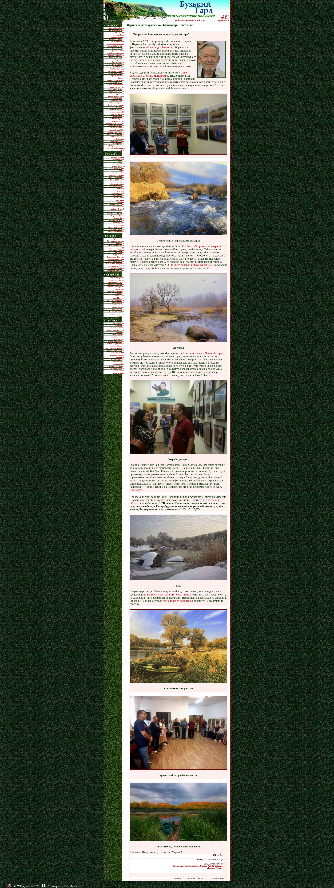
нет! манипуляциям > (117, 73)
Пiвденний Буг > (119, 116)
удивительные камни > (116, 80)
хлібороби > (120, 243)
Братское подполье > (116, 261)
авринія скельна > (118, 157)
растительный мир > (117, 30)
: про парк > (223, 21)
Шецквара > (120, 293)
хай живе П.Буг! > (118, 67)
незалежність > (119, 339)
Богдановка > (120, 252)
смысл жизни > (119, 323)
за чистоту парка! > (117, 101)
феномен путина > (118, 328)
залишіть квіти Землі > (116, 214)
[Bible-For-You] (43, 886)
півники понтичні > (117, 184)
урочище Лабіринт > (117, 39)
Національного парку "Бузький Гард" (200, 353)
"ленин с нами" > (118, 335)
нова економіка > (118, 353)
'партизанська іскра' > (116, 259)
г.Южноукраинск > (118, 137)
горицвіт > (121, 171)
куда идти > (120, 357)
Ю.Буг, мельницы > (117, 62)
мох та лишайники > (117, 177)
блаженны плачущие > (116, 246)
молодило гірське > (117, 175)
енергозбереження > (117, 141)
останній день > (119, 362)
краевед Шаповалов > (116, 132)
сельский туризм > (117, 278)
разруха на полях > (117, 355)
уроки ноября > (119, 364)
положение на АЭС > (117, 112)
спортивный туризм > (116, 287)
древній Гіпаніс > (118, 51)
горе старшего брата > (116, 330)
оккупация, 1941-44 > (117, 250)
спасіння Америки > (117, 346)
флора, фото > (119, 218)
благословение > (118, 302)
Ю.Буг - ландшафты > (116, 55)
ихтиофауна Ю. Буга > (116, 227)
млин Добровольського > (114, 146)
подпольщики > (119, 255)
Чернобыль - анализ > (116, 105)
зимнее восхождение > (116, 284)
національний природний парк (194, 20)
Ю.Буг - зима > (119, 60)
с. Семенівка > (119, 139)
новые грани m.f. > (117, 314)
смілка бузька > (119, 198)
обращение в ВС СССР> (115, 123)
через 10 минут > (118, 298)
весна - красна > (119, 33)
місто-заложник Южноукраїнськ (193, 264)
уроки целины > (118, 373)
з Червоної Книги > (117, 216)
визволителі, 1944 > (117, 266)
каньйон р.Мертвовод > (115, 44)
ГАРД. (135, 489)
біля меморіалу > (118, 268)
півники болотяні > (117, 186)
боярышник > (119, 164)
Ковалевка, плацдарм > (115, 264)
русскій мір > (120, 325)
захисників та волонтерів (178, 600)
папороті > (121, 189)
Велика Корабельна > (116, 37)
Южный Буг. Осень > (117, 58)
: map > (225, 16)
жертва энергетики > (117, 110)
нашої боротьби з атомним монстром (159, 74)
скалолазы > (120, 289)
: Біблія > (224, 18)
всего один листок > (117, 91)
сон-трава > (120, 200)
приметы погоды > (117, 87)
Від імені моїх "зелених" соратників (168, 594)
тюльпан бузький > (117, 204)
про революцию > (118, 359)
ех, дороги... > (119, 316)
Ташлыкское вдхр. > (117, 82)
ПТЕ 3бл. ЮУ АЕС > (117, 69)
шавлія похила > (118, 207)
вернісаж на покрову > (116, 53)
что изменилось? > (117, 128)
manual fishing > (118, 309)
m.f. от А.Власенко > (117, 312)
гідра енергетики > (117, 76)
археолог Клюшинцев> (116, 134)
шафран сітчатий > (117, 209)
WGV (20, 886)
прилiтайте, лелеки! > (116, 89)
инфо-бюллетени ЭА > (116, 125)
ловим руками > (118, 307)
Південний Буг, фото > (116, 46)
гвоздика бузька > (118, 168)
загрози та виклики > (116, 114)
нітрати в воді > (119, 98)
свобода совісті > (118, 337)
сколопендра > (119, 225)
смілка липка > (119, 195)
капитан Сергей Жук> (117, 130)
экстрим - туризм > (117, 280)
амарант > (121, 161)
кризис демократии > (116, 341)
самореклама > (119, 144)
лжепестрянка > (119, 223)
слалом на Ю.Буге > (117, 296)
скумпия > (121, 202)
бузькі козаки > (119, 239)
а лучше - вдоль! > (117, 119)
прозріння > (120, 107)
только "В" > (120, 371)
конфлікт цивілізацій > (116, 344)
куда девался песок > (116, 96)
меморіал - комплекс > (116, 270)
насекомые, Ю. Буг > (117, 220)
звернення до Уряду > (116, 71)
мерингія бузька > (118, 173)
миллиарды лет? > (117, 94)
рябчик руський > (118, 193)
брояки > (121, 78)
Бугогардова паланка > (116, 241)
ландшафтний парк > (117, 28)
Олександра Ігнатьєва (160, 47)
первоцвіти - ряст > (117, 180)
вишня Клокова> (118, 166)
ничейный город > (118, 368)
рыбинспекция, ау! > (117, 103)
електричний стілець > (116, 350)
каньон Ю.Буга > (118, 48)
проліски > (121, 182)
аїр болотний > (119, 159)
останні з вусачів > (117, 229)
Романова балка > (118, 42)
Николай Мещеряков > (116, 291)
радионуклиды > (118, 121)
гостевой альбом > (117, 305)
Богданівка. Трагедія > (116, 257)
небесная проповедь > (116, 85)
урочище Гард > (119, 35)
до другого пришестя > (116, 300)
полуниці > (121, 191)
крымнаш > (120, 332)
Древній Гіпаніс (214, 868)
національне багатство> (115, 348)
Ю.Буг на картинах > (117, 64)
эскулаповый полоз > (116, 232)
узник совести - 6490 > (116, 248)
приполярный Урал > (116, 282)
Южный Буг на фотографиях (197, 866)
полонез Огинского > (117, 366)
